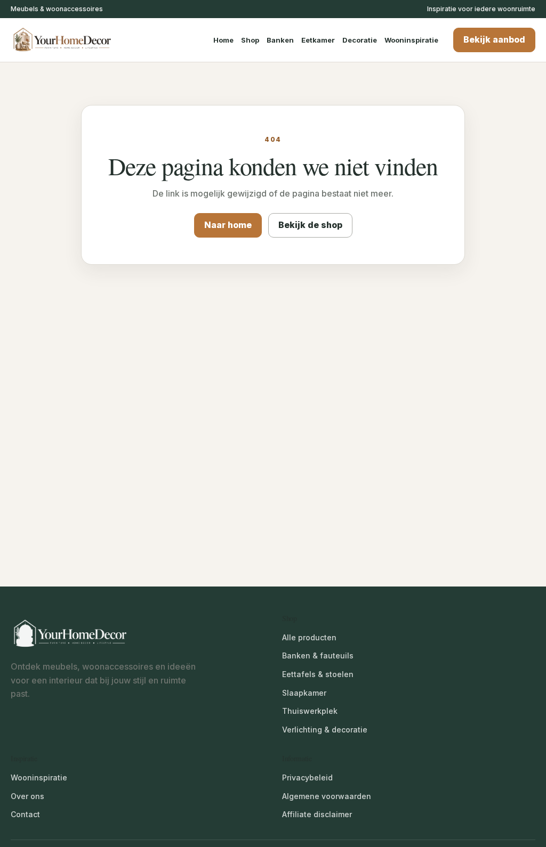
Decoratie (359, 40)
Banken (280, 40)
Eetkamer (318, 40)
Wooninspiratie (411, 40)
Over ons (27, 796)
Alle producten (309, 637)
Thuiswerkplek (310, 710)
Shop (250, 40)
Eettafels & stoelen (318, 674)
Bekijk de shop (310, 224)
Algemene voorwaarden (326, 796)
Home (223, 40)
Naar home (228, 224)
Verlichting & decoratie (324, 729)
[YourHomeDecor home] (72, 40)
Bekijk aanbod (494, 39)
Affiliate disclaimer (317, 814)
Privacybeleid (307, 777)
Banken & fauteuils (318, 655)
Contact (25, 814)
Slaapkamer (304, 692)
